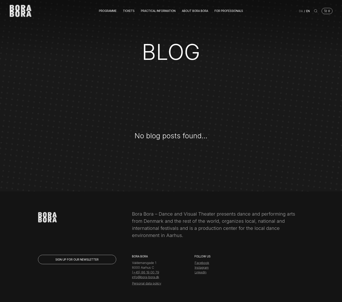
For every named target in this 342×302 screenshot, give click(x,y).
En (308, 11)
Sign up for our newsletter (77, 259)
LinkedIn (200, 272)
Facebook (202, 263)
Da (301, 11)
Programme (108, 11)
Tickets (129, 11)
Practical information (158, 11)
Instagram (202, 268)
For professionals (229, 11)
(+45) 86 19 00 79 (145, 272)
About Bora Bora (195, 11)
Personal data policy (146, 283)
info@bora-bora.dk (145, 277)
